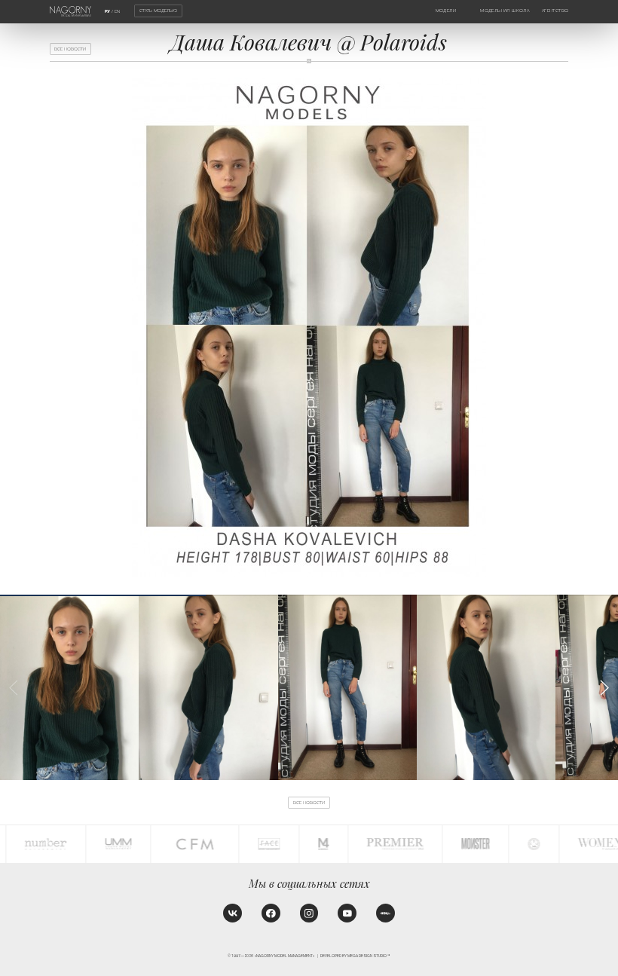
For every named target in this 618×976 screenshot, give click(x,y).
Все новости (70, 49)
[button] (603, 687)
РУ (107, 11)
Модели (446, 10)
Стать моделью (158, 10)
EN (117, 11)
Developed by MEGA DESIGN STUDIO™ (355, 956)
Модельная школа (504, 10)
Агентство (555, 10)
